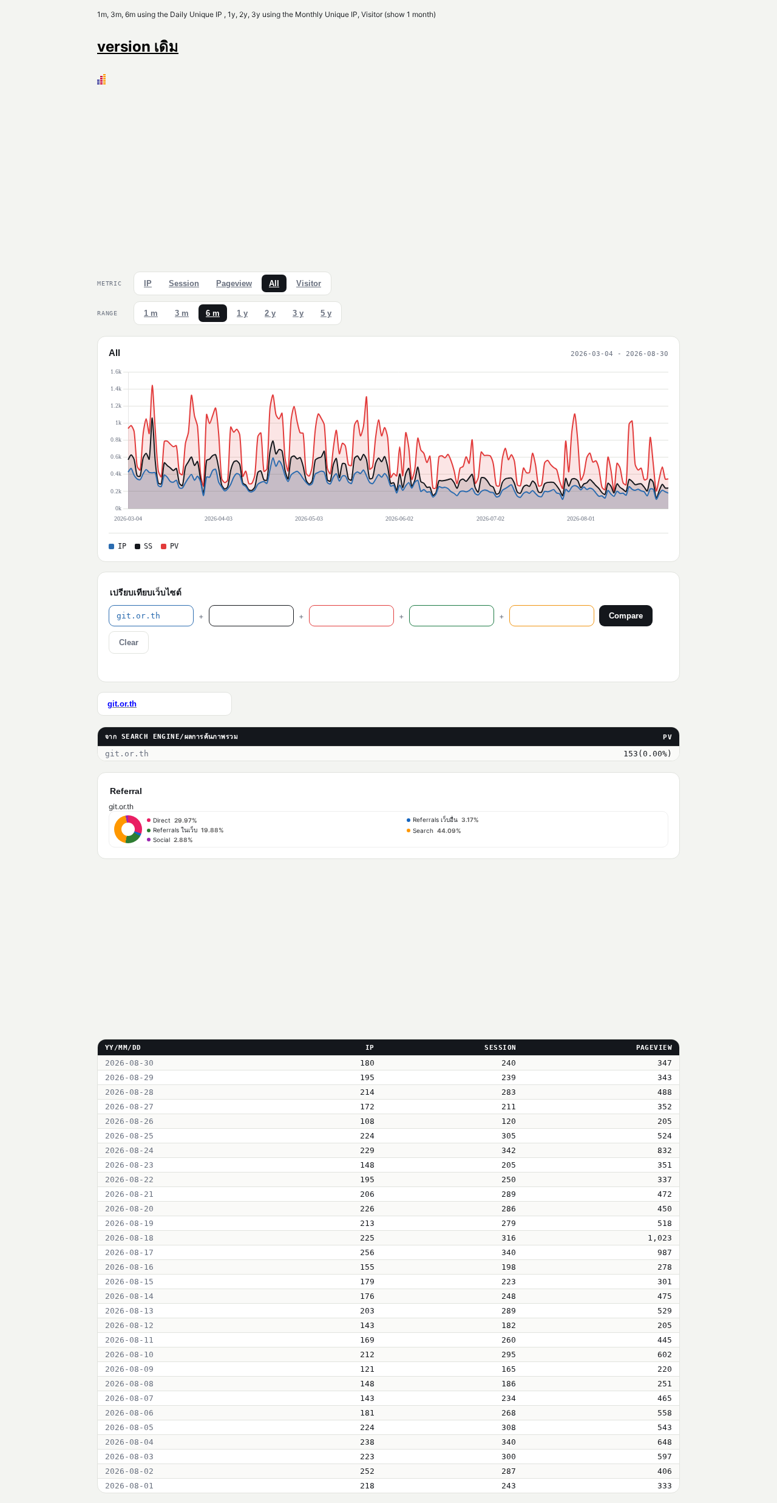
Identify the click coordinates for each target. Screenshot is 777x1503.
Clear (128, 642)
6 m (213, 313)
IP (148, 283)
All (274, 283)
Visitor (308, 283)
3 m (182, 313)
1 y (242, 313)
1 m (151, 313)
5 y (326, 313)
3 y (298, 313)
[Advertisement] (388, 176)
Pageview (234, 283)
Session (184, 283)
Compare (626, 615)
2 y (270, 313)
